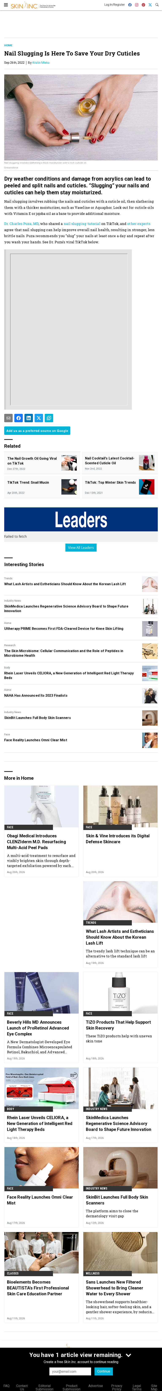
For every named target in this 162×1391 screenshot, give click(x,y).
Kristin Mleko (41, 62)
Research (10, 645)
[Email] (8, 418)
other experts (138, 223)
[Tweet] (39, 418)
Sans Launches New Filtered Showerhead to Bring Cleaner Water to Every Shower (114, 1288)
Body (7, 667)
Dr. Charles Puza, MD (21, 223)
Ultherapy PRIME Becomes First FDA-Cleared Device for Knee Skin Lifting (63, 629)
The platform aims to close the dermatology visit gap (112, 1213)
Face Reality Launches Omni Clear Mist (35, 740)
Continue (103, 1371)
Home (8, 45)
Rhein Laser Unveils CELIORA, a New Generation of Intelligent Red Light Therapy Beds (69, 675)
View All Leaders (81, 547)
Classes (13, 1273)
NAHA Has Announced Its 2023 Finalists (36, 695)
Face (7, 734)
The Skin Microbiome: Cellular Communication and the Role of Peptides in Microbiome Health (63, 653)
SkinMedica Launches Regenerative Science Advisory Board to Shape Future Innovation (66, 608)
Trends (8, 578)
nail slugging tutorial (82, 223)
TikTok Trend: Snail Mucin (28, 482)
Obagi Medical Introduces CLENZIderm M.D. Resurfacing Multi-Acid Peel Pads (36, 841)
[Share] (18, 418)
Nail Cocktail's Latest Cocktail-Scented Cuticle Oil (109, 460)
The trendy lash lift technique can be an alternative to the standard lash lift (120, 953)
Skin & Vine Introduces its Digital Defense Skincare (118, 838)
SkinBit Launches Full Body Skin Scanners (37, 718)
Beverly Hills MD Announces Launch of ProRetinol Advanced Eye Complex (38, 1028)
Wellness (93, 1273)
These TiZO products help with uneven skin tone (119, 1038)
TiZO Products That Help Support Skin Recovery (118, 1025)
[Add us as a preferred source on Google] (49, 418)
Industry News (12, 600)
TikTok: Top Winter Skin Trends (110, 482)
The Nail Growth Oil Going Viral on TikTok (32, 461)
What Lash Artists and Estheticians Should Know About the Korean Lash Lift (65, 584)
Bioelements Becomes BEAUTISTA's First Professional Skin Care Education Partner (38, 1288)
